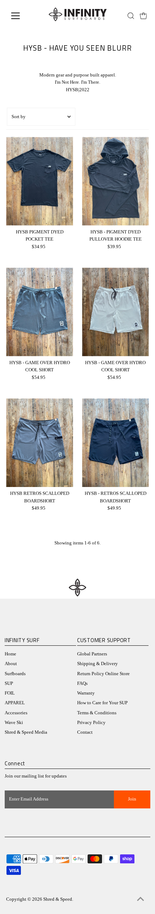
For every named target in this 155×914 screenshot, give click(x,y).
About (11, 663)
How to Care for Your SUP (102, 702)
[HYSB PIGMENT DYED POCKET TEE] (39, 181)
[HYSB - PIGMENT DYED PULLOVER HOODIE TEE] (115, 181)
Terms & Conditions (96, 712)
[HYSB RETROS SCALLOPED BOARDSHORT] (39, 442)
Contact (85, 732)
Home (10, 653)
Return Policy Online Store (103, 673)
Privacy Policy (91, 722)
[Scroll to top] (140, 899)
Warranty (86, 693)
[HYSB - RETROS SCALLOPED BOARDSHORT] (115, 442)
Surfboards (15, 673)
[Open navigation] (23, 16)
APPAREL (15, 702)
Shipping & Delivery (97, 663)
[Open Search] (131, 16)
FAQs (82, 683)
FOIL (10, 693)
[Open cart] (143, 15)
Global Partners (92, 653)
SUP (9, 683)
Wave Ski (14, 722)
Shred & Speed (57, 899)
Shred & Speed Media (26, 732)
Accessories (16, 712)
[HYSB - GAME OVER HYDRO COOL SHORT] (39, 312)
